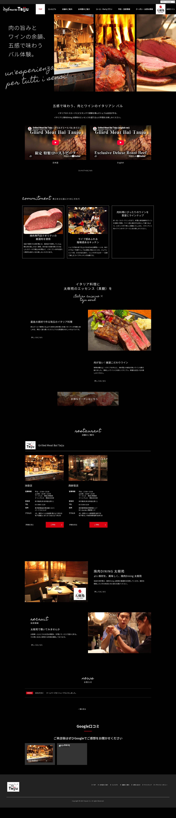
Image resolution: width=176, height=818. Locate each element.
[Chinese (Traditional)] (152, 2)
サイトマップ (148, 785)
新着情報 (29, 693)
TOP (94, 785)
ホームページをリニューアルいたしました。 (61, 693)
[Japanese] (142, 2)
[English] (145, 2)
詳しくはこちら (37, 337)
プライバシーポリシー (161, 785)
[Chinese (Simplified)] (150, 2)
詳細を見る (30, 525)
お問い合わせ (136, 785)
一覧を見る (82, 709)
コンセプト (115, 785)
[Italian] (158, 2)
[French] (155, 2)
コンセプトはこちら (85, 170)
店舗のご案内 (125, 785)
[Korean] (147, 2)
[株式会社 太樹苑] (16, 9)
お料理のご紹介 (104, 785)
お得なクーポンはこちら (84, 399)
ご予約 (53, 525)
